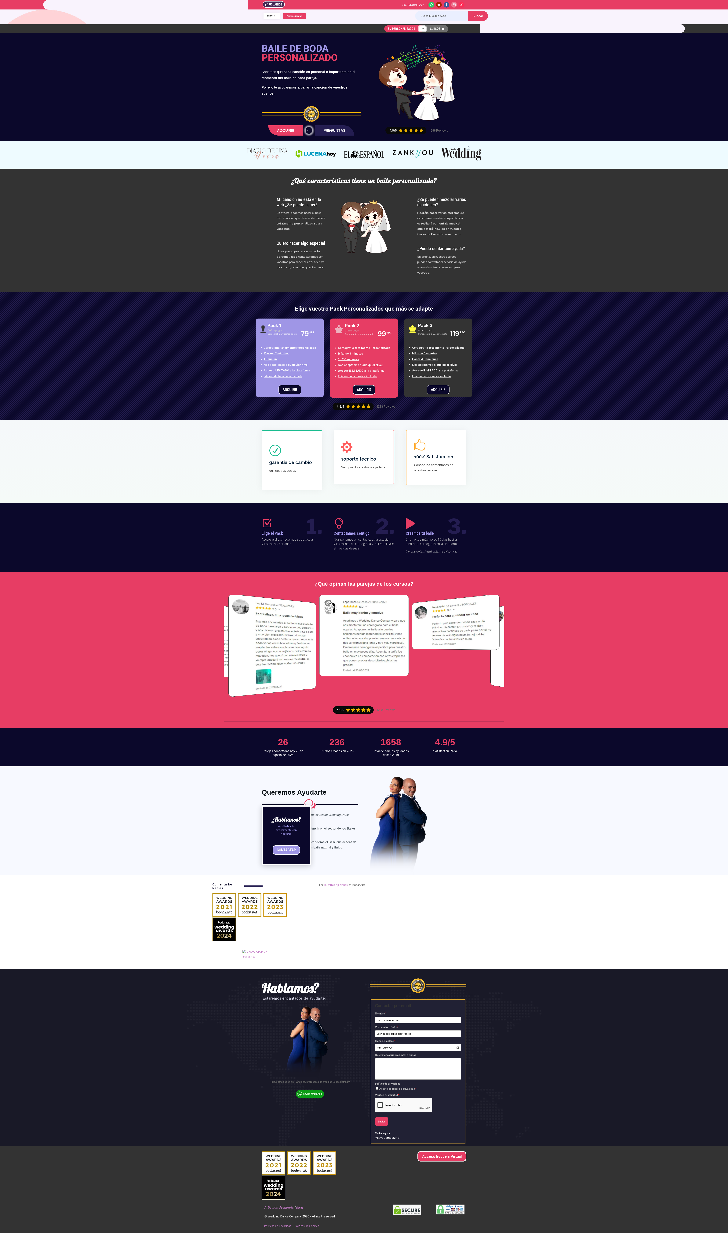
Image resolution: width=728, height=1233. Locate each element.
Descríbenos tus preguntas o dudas (395, 1054)
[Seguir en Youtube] (439, 5)
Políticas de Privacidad (277, 1226)
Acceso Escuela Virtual (442, 1156)
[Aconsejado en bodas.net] (257, 956)
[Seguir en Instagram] (454, 5)
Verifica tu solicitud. (387, 1094)
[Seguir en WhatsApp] (431, 5)
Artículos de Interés (279, 1207)
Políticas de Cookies (306, 1226)
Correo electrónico (387, 1027)
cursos (437, 29)
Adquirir (290, 389)
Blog (299, 1207)
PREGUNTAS (334, 130)
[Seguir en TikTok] (461, 5)
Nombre (380, 1013)
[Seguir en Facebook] (446, 5)
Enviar (381, 1121)
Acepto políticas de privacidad (397, 1088)
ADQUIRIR (285, 130)
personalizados (401, 29)
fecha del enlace (385, 1040)
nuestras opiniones (336, 885)
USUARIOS (275, 4)
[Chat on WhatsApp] (310, 1097)
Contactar (286, 850)
